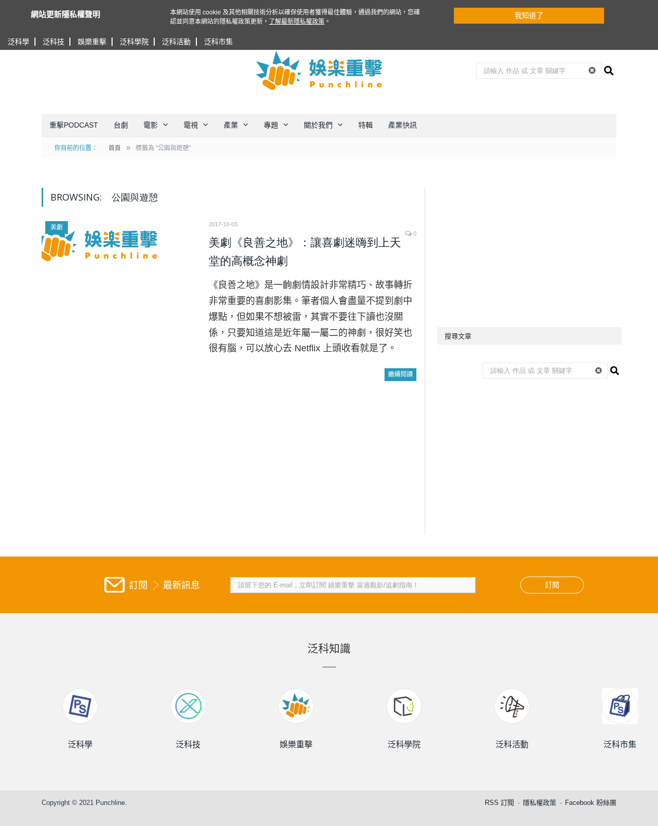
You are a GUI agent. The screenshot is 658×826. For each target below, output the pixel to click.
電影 (150, 125)
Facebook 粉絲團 (590, 802)
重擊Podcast (73, 125)
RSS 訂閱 (499, 802)
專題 (271, 125)
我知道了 (529, 15)
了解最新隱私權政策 (296, 21)
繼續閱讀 (400, 374)
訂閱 (552, 585)
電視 (191, 125)
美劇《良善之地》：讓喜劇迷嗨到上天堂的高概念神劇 (305, 251)
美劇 (56, 227)
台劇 (121, 125)
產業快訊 (402, 125)
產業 (231, 125)
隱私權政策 (539, 802)
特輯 (365, 125)
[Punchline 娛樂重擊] (320, 70)
